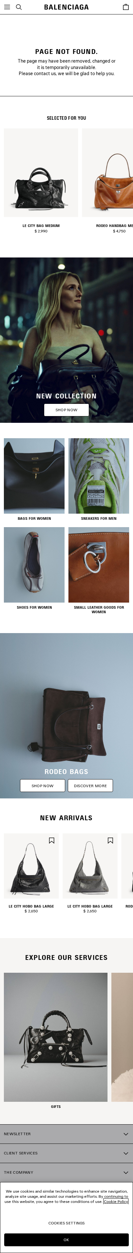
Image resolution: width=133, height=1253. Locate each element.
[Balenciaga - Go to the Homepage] (67, 7)
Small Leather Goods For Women (99, 609)
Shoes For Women (34, 607)
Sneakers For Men (99, 518)
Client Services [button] (20, 1153)
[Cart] (125, 7)
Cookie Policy (116, 1201)
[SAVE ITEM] (51, 839)
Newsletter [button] (17, 1133)
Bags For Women (34, 518)
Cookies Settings (66, 1223)
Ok (66, 1239)
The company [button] (18, 1172)
